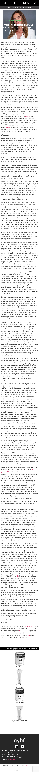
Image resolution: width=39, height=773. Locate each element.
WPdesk (21, 770)
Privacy (20, 765)
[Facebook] (24, 3)
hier (18, 576)
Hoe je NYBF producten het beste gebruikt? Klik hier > (19, 7)
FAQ (20, 631)
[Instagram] (28, 3)
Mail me (7, 127)
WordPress (9, 770)
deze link (28, 116)
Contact (25, 765)
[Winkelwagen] (34, 3)
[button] (14, 2)
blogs (9, 633)
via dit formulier (29, 626)
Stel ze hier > (12, 759)
